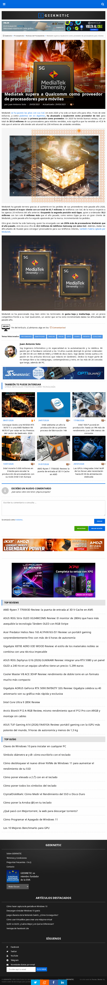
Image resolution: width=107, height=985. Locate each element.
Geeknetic (8, 36)
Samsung (51, 336)
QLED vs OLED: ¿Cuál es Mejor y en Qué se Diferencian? (30, 924)
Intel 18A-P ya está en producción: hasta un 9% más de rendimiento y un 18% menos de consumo (89, 428)
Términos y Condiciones (17, 858)
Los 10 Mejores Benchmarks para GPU (26, 828)
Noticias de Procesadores (35, 36)
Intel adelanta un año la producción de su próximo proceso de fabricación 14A (53, 427)
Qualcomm (97, 336)
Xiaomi (60, 336)
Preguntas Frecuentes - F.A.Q (19, 862)
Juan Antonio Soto (17, 104)
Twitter (14, 951)
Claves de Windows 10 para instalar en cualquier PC (34, 746)
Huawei (77, 336)
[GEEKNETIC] (53, 15)
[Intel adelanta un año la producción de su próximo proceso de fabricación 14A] (53, 393)
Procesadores (19, 36)
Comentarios (58, 327)
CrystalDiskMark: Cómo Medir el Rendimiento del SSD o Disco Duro (44, 794)
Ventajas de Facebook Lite (18, 928)
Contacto (10, 866)
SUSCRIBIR (41, 969)
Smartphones (40, 336)
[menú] (4, 4)
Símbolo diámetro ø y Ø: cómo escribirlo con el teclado (37, 754)
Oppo (69, 336)
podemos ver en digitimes (32, 115)
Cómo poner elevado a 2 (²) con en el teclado (30, 777)
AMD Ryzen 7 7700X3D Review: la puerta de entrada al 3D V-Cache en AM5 (53, 471)
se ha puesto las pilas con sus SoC (28, 112)
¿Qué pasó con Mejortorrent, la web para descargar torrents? (40, 811)
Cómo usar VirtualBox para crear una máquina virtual (29, 919)
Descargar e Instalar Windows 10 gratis (23, 910)
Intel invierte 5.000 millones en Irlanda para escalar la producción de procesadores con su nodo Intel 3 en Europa (18, 472)
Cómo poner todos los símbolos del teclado (30, 785)
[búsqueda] (103, 4)
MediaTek (86, 336)
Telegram (15, 960)
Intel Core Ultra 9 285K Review (21, 702)
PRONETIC (70, 979)
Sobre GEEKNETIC (14, 853)
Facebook (15, 947)
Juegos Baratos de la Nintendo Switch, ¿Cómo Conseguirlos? (32, 915)
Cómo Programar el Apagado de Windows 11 (30, 819)
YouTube (14, 955)
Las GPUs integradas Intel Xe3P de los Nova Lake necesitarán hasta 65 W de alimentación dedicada (88, 472)
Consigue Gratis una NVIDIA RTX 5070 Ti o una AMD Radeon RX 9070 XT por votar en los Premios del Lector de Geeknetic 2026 (18, 428)
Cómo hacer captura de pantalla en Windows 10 (27, 906)
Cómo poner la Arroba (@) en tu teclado (27, 802)
